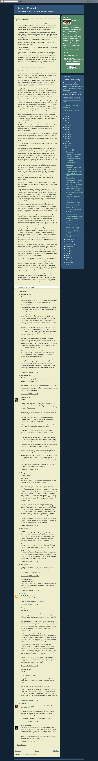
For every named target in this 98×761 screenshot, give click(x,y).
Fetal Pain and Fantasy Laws (74, 225)
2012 (66, 134)
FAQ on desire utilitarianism (71, 110)
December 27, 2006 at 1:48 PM (29, 394)
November (69, 239)
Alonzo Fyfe (77, 20)
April (67, 255)
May (67, 253)
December (69, 150)
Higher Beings (70, 152)
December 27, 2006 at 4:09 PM (29, 469)
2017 (66, 123)
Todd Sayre (24, 725)
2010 (66, 139)
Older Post (56, 751)
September (69, 244)
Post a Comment (21, 745)
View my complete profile (71, 49)
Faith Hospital (23, 20)
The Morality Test (70, 162)
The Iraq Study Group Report (74, 216)
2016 (66, 125)
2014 (66, 129)
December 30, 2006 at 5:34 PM (29, 722)
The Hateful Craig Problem (73, 205)
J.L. (22, 593)
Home (37, 751)
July (67, 248)
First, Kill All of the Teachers (73, 209)
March (68, 257)
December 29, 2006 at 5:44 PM (29, 700)
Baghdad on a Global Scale (73, 167)
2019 (66, 118)
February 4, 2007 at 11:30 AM (29, 741)
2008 (66, 143)
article (32, 706)
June (67, 251)
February (68, 260)
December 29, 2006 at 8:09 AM (29, 666)
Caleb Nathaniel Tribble (27, 601)
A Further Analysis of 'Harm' (73, 171)
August (68, 246)
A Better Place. (67, 76)
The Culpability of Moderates (74, 180)
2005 (66, 265)
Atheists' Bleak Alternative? (73, 202)
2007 (66, 145)
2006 (66, 148)
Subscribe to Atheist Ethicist (71, 55)
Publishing (68, 200)
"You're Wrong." (70, 211)
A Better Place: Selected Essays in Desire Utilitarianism (73, 88)
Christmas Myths (70, 178)
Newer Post (18, 751)
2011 (66, 136)
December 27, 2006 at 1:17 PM (29, 372)
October (68, 241)
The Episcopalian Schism (73, 182)
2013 (66, 132)
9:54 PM (34, 287)
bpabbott (23, 397)
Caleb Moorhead (41, 601)
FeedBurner (76, 68)
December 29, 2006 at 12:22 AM (30, 590)
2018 (66, 120)
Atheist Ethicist (27, 8)
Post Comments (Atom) (29, 754)
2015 (66, 127)
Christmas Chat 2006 (71, 169)
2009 (66, 141)
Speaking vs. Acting (71, 214)
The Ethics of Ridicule (72, 156)
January (68, 262)
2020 (66, 116)
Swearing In (69, 222)
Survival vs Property (71, 207)
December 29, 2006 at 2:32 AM (29, 604)
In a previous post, (68, 92)
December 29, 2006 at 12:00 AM (30, 576)
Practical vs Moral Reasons (73, 154)
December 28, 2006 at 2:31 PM (29, 561)
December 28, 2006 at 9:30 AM (29, 525)
